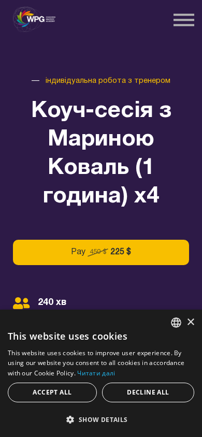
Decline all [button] (148, 392)
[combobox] (176, 322)
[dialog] (101, 373)
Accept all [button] (52, 392)
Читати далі (96, 373)
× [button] (190, 322)
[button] (101, 419)
